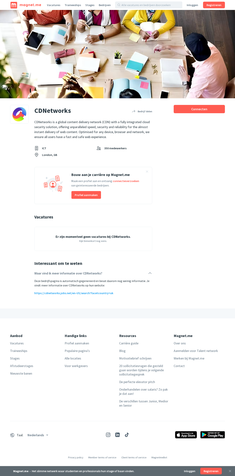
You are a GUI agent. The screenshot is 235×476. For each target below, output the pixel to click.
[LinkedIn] (117, 435)
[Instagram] (108, 435)
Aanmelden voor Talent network (196, 351)
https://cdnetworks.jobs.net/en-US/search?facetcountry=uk (73, 293)
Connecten (199, 109)
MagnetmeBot (159, 457)
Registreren (214, 5)
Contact (179, 366)
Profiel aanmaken (86, 195)
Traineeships (73, 5)
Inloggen (192, 5)
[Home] (25, 5)
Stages (89, 5)
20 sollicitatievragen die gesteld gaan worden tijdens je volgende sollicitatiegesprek (141, 370)
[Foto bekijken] (117, 54)
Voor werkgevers (76, 366)
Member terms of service (102, 457)
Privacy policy (75, 457)
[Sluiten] (230, 471)
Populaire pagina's (77, 351)
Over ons (180, 343)
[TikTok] (127, 435)
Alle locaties (73, 358)
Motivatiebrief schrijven (135, 358)
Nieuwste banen (21, 373)
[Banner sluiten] (147, 172)
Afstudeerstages (21, 366)
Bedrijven (105, 5)
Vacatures (53, 5)
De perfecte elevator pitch (137, 382)
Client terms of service (134, 457)
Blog (122, 351)
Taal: (20, 435)
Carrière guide (128, 343)
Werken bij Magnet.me (189, 358)
